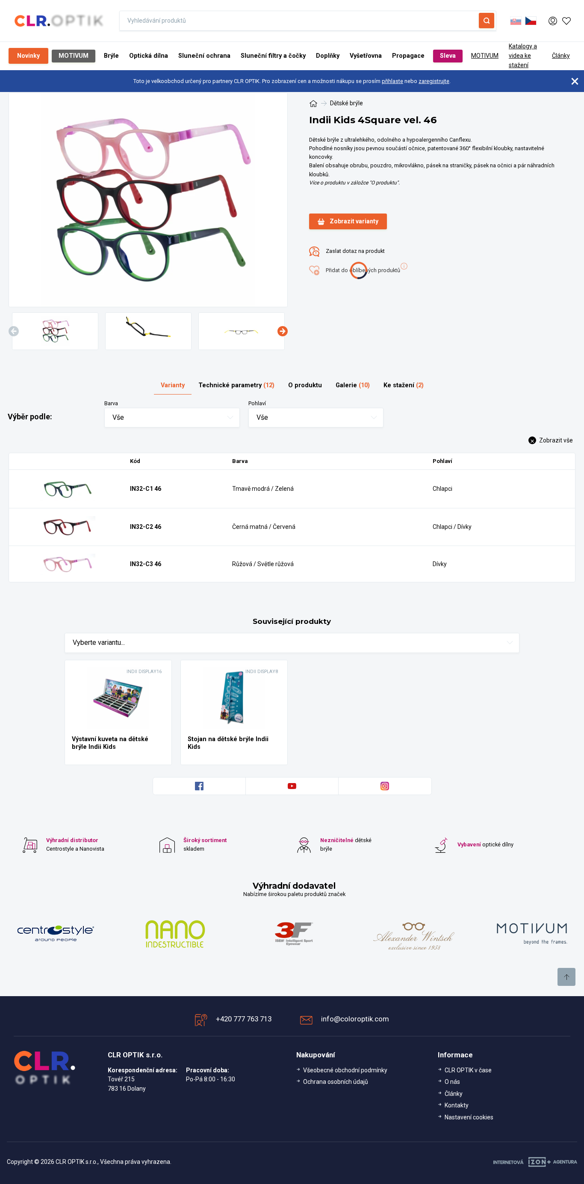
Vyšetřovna (366, 55)
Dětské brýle (346, 103)
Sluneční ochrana (204, 55)
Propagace (408, 55)
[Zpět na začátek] (566, 977)
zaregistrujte (434, 81)
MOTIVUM (73, 55)
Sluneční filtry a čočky (273, 55)
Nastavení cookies (469, 1117)
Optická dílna (148, 55)
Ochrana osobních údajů (335, 1081)
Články (561, 55)
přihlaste (392, 81)
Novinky (28, 55)
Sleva (448, 55)
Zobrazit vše (555, 440)
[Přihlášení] (553, 20)
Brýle (111, 55)
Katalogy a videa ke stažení (523, 55)
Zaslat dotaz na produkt (354, 251)
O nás (452, 1081)
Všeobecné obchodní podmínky (345, 1070)
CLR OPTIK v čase (468, 1070)
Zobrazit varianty (354, 221)
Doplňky (327, 55)
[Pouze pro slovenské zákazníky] (516, 21)
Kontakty (457, 1105)
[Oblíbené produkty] (566, 21)
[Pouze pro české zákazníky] (531, 21)
